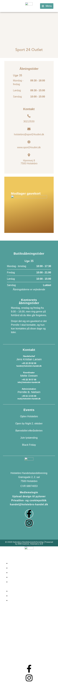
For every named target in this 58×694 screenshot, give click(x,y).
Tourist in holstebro (23, 595)
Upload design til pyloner (29, 496)
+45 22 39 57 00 (29, 380)
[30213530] (28, 116)
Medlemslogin (29, 492)
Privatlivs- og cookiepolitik (29, 500)
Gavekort (16, 577)
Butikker (15, 567)
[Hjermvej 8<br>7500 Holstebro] (28, 155)
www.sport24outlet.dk (29, 147)
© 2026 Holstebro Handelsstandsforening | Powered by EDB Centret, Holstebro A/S (29, 543)
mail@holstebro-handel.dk (29, 399)
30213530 (28, 121)
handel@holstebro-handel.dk (29, 504)
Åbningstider (18, 563)
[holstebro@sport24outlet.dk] (28, 128)
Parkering (16, 591)
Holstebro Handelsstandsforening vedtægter (26, 604)
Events (14, 572)
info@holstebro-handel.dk (29, 382)
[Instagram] (29, 523)
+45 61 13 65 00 (29, 396)
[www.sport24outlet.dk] (28, 141)
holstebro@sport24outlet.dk (29, 134)
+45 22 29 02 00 (29, 363)
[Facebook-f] (29, 514)
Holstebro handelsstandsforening (26, 584)
